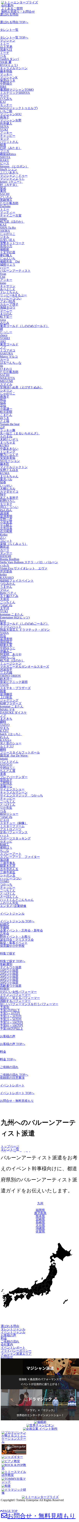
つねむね (6, 605)
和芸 (3, 399)
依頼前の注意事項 (12, 1077)
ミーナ (4, 52)
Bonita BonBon (9, 559)
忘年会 (4, 933)
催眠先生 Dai (10, 261)
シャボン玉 (7, 875)
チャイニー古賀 (10, 215)
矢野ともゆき (9, 470)
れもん (4, 737)
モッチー (6, 105)
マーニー (6, 310)
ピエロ (4, 820)
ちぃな (4, 850)
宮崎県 (40, 1219)
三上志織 (6, 672)
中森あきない (9, 448)
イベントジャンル (12, 913)
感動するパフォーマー (15, 1001)
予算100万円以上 (11, 1028)
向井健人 (6, 123)
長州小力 (6, 246)
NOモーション (10, 461)
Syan (3, 273)
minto (3, 218)
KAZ (3, 224)
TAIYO (5, 724)
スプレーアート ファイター (20, 856)
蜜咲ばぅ (6, 847)
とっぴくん (7, 804)
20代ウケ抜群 (9, 973)
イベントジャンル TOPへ (17, 921)
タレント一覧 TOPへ (14, 37)
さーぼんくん (9, 896)
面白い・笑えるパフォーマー (20, 998)
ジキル (4, 237)
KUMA (5, 473)
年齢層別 (6, 964)
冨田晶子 (6, 780)
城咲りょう (7, 264)
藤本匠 (4, 464)
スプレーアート (10, 853)
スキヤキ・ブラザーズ (15, 688)
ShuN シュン (8, 169)
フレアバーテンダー (14, 777)
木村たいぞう (9, 439)
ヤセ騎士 (6, 525)
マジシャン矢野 (10, 120)
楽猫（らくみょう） (14, 543)
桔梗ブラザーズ (10, 703)
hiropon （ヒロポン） (14, 166)
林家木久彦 (7, 866)
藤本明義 (6, 71)
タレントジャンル (13, 1329)
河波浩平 (6, 669)
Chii (2, 276)
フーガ (4, 151)
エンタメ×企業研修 (13, 906)
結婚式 (4, 924)
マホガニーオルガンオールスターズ (24, 666)
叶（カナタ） (9, 184)
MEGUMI (6, 381)
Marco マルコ (9, 356)
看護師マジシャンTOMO (17, 89)
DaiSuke (5, 206)
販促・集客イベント (14, 942)
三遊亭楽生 (7, 872)
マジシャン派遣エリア (16, 1353)
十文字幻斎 (7, 252)
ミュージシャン (10, 663)
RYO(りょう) (9, 65)
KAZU (4, 731)
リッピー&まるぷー (13, 295)
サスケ (4, 95)
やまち (4, 728)
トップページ (10, 1146)
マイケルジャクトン (14, 467)
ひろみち (6, 98)
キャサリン (7, 286)
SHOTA (5, 157)
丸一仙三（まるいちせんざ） (20, 433)
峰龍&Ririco (8, 154)
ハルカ (4, 565)
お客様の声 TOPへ (12, 1044)
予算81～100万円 (11, 1025)
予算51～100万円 (11, 1022)
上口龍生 (6, 697)
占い (3, 537)
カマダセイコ (9, 491)
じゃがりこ (7, 234)
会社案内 (7, 5)
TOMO (4, 881)
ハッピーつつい (10, 298)
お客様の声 (7, 1036)
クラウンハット (10, 626)
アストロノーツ (10, 829)
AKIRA (5, 230)
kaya (3, 620)
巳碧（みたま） (10, 148)
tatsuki (4, 758)
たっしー (6, 332)
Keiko (3, 534)
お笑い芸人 (7, 240)
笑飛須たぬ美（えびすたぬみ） (21, 387)
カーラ (4, 359)
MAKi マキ (7, 709)
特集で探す (7, 953)
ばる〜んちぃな (10, 362)
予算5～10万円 (10, 1013)
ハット (4, 835)
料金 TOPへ (8, 1059)
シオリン (6, 390)
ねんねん (6, 510)
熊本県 (40, 1216)
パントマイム (9, 761)
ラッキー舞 (7, 430)
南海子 (4, 117)
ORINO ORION (10, 675)
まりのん (6, 313)
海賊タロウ (7, 307)
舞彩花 (4, 547)
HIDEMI (5, 556)
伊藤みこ (6, 651)
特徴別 (4, 988)
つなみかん (7, 583)
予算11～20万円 (10, 1016)
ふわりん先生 (9, 902)
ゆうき (4, 418)
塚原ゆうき (7, 80)
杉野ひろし (7, 500)
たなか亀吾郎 (9, 203)
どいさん (6, 197)
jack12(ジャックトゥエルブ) (19, 108)
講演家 (4, 513)
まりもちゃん (9, 476)
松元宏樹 (6, 411)
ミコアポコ (7, 350)
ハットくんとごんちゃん (17, 899)
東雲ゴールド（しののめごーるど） (24, 623)
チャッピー (7, 135)
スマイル (6, 384)
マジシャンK (9, 77)
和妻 (3, 691)
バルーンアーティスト (15, 270)
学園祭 (4, 927)
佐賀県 (40, 1231)
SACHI (4, 194)
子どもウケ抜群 (10, 967)
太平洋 (4, 608)
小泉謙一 (6, 408)
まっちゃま (7, 442)
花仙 (3, 405)
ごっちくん (7, 602)
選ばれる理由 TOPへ (14, 22)
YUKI (4, 129)
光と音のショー (10, 743)
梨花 (3, 187)
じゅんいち (7, 258)
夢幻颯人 (6, 255)
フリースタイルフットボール (20, 752)
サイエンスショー (12, 789)
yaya (3, 319)
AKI (3, 341)
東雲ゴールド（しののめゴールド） (24, 326)
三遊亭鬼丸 (7, 863)
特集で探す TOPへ (12, 961)
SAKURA (6, 353)
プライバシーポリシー (16, 1350)
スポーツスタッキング (15, 838)
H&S (3, 86)
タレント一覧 (9, 29)
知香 (3, 482)
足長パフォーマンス (14, 832)
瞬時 (3, 721)
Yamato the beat (9, 424)
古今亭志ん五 (9, 869)
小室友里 (6, 522)
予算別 (4, 1007)
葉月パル (6, 479)
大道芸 (4, 599)
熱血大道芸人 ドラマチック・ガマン (25, 629)
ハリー (4, 267)
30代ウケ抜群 (9, 976)
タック (4, 138)
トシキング (7, 451)
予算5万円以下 (10, 1010)
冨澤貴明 (6, 516)
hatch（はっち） (11, 734)
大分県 (40, 1225)
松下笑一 (6, 316)
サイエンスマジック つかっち (21, 795)
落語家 (4, 859)
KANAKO (7, 577)
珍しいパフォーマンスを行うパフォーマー (29, 1004)
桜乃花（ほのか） (12, 221)
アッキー (6, 132)
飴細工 (4, 844)
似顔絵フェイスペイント (17, 580)
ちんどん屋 (7, 771)
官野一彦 (6, 519)
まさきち (6, 718)
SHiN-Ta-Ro (8, 227)
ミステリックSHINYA (15, 92)
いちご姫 (6, 111)
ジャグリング (9, 700)
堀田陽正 (6, 642)
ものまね (6, 436)
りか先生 (6, 807)
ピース (4, 163)
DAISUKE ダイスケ (13, 712)
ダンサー (6, 553)
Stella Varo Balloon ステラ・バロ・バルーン (29, 562)
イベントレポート (12, 1085)
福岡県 (40, 1210)
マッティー (7, 212)
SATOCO (6, 764)
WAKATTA (7, 378)
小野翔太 (6, 783)
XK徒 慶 (6, 62)
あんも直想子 (9, 497)
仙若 (3, 402)
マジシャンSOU (11, 114)
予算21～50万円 (10, 1019)
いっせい (6, 485)
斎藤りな (6, 786)
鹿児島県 (40, 1213)
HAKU (4, 160)
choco (3, 335)
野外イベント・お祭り (15, 936)
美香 (3, 774)
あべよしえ (7, 289)
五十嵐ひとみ (9, 596)
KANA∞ (5, 740)
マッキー (6, 74)
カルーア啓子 (9, 304)
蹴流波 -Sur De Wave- (14, 755)
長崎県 (40, 1222)
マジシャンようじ (12, 178)
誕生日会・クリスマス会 (17, 939)
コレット (6, 540)
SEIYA (4, 126)
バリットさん (9, 141)
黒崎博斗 (6, 200)
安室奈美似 (7, 458)
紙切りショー (9, 813)
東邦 (3, 191)
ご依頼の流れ (9, 1067)
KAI (3, 102)
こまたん (6, 415)
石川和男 (6, 531)
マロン (4, 589)
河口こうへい (9, 507)
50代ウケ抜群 (9, 982)
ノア (3, 347)
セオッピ (6, 841)
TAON (4, 685)
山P (2, 427)
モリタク (6, 504)
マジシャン (7, 40)
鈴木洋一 (6, 678)
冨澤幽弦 (6, 694)
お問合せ (7, 1356)
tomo (3, 283)
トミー (4, 43)
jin (1, 365)
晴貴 (3, 145)
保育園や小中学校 (12, 945)
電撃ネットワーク (12, 243)
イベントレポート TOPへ (17, 1093)
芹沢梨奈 (6, 571)
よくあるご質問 (12, 8)
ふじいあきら (9, 172)
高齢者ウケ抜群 (10, 985)
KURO (4, 445)
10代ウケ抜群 (9, 970)
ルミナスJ (6, 746)
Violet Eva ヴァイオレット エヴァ (23, 568)
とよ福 (4, 421)
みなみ (4, 322)
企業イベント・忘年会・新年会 (21, 930)
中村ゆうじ (7, 648)
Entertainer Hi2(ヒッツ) (15, 617)
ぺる (3, 56)
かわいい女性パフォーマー (18, 991)
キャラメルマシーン (14, 68)
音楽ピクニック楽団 (14, 682)
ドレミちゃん (9, 292)
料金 (3, 1051)
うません (6, 586)
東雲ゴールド (9, 344)
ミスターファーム (12, 826)
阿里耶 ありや (10, 654)
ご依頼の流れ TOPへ (14, 1074)
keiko (3, 574)
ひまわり (6, 369)
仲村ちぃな (7, 657)
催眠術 (4, 249)
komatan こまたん (11, 614)
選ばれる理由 (9, 14)
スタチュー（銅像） (14, 823)
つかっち (6, 884)
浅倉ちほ (6, 49)
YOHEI (5, 338)
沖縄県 (40, 1228)
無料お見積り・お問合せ (18, 11)
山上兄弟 (6, 46)
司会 (3, 635)
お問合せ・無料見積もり (17, 1100)
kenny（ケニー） (11, 181)
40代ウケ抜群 (9, 979)
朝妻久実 (6, 645)
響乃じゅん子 (9, 454)
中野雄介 (6, 83)
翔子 (3, 494)
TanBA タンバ (9, 59)
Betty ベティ (8, 593)
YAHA (4, 632)
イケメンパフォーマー (15, 995)
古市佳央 (6, 528)
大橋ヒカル (7, 488)
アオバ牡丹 (7, 301)
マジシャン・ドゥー (14, 175)
